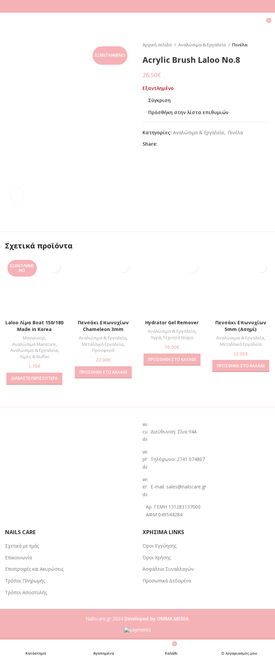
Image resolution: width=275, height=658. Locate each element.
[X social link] (170, 144)
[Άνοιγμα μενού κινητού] (8, 23)
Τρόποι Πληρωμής (25, 580)
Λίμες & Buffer (34, 357)
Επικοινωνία (18, 557)
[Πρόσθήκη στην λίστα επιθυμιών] (54, 267)
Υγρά (156, 337)
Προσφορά (103, 350)
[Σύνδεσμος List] (206, 459)
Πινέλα (240, 45)
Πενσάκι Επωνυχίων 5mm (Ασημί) (240, 325)
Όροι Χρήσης (157, 557)
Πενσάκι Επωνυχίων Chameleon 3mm (103, 325)
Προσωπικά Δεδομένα (167, 580)
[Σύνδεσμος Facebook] (163, 144)
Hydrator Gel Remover (172, 322)
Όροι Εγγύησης (159, 546)
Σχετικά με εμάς (22, 546)
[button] (103, 372)
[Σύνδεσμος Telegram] (194, 144)
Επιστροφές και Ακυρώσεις (34, 569)
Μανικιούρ (34, 338)
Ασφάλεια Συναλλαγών (168, 569)
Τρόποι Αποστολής (26, 592)
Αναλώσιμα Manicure (34, 344)
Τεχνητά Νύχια (178, 337)
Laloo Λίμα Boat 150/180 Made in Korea (34, 325)
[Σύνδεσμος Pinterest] (178, 144)
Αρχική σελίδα (158, 45)
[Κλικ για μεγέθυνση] (16, 194)
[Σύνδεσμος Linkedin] (186, 144)
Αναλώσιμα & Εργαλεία (202, 45)
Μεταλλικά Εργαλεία (102, 344)
